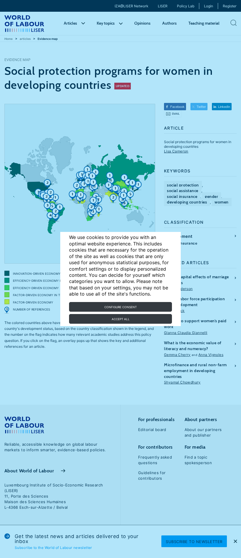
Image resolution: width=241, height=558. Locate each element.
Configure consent (120, 307)
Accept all (121, 319)
